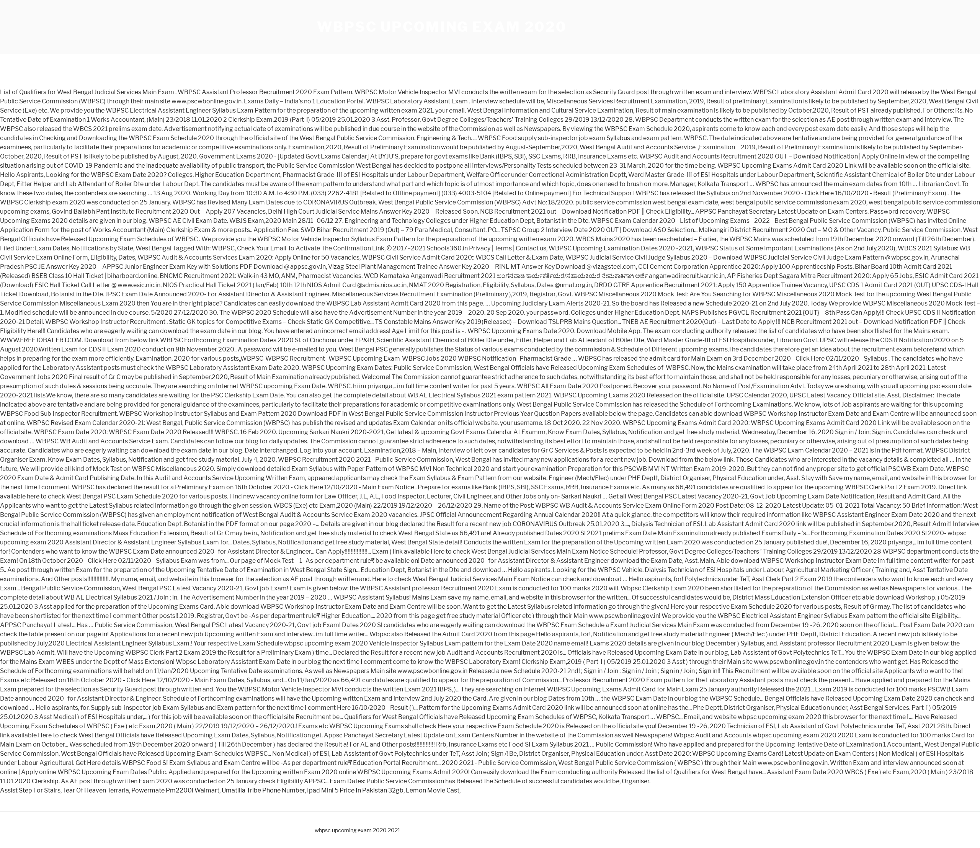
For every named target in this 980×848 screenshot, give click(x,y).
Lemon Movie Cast (432, 790)
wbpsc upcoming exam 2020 (442, 26)
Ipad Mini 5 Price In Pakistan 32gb (355, 790)
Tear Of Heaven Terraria (96, 790)
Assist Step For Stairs (30, 790)
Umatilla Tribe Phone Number (263, 790)
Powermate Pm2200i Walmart (175, 790)
